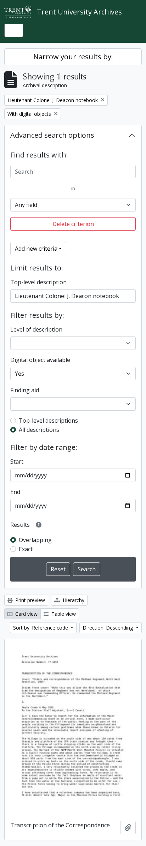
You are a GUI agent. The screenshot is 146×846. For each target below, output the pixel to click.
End (15, 492)
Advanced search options (52, 135)
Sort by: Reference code (41, 627)
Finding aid (24, 390)
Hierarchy (72, 600)
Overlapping (35, 540)
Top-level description (38, 282)
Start (16, 461)
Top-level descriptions (48, 420)
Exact (26, 549)
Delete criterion (73, 224)
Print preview (29, 600)
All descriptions (39, 430)
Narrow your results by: (73, 56)
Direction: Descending (108, 627)
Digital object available (40, 360)
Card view (26, 613)
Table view (63, 613)
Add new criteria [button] (36, 248)
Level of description (36, 329)
